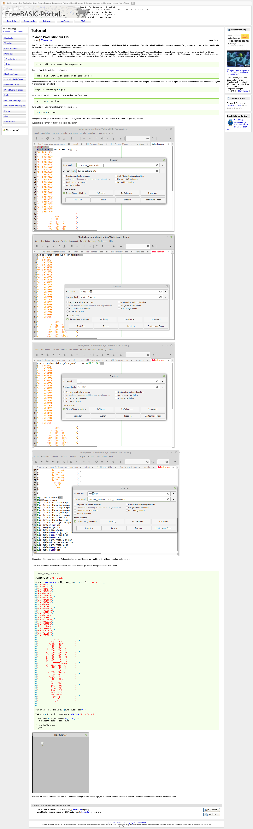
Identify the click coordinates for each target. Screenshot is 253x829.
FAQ (83, 21)
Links (6, 95)
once (48, 578)
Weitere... (9, 69)
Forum (7, 111)
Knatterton (46, 40)
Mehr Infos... (243, 91)
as (41, 582)
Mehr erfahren (124, 3)
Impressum (9, 121)
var (37, 710)
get (47, 76)
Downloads (29, 21)
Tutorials (11, 21)
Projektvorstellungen (13, 90)
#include (40, 578)
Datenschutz (142, 823)
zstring (48, 582)
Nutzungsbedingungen (126, 823)
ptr (55, 582)
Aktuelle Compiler (13, 59)
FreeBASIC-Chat (234, 106)
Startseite (8, 38)
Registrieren (18, 31)
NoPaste (65, 21)
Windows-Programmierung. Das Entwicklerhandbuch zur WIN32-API (238, 72)
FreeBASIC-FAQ (11, 85)
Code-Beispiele (11, 48)
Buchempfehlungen (13, 100)
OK (133, 3)
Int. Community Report (14, 106)
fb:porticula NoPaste (13, 79)
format (49, 89)
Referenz (47, 21)
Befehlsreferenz (11, 74)
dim (37, 582)
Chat (6, 116)
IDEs (8, 64)
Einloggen (7, 31)
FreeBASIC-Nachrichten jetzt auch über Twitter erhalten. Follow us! (237, 124)
